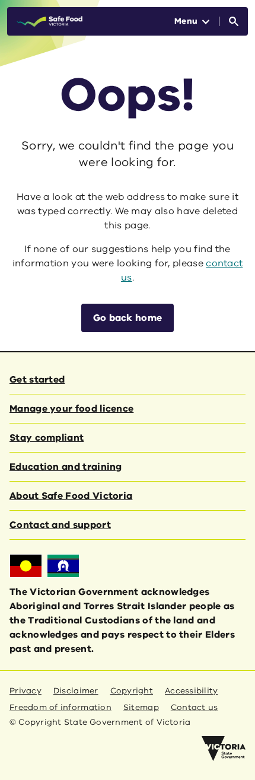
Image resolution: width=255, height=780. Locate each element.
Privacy (25, 690)
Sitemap (141, 707)
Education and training (65, 467)
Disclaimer (75, 690)
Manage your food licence (71, 408)
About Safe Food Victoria (70, 496)
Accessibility (191, 690)
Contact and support (60, 525)
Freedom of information (60, 707)
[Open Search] (233, 21)
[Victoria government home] (224, 748)
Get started (37, 379)
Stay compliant (46, 437)
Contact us (194, 707)
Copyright (131, 690)
